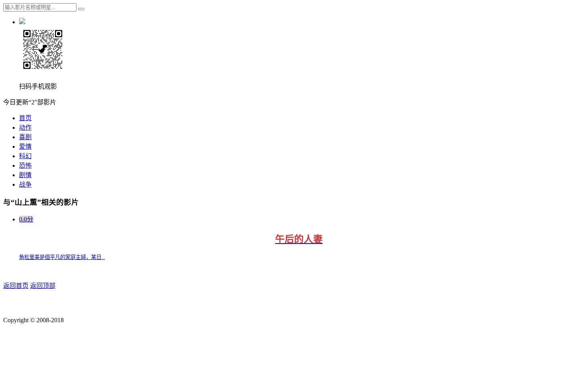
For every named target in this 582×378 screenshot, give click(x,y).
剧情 (25, 175)
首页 (25, 118)
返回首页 (16, 285)
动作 (25, 127)
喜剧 (25, 137)
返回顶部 (42, 285)
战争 (25, 184)
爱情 (25, 146)
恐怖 (25, 165)
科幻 (25, 156)
